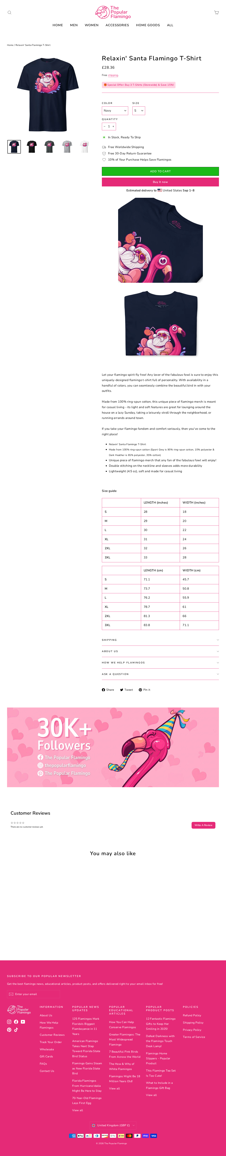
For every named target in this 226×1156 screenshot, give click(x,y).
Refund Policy (192, 1015)
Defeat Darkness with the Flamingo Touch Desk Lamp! (160, 1041)
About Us (110, 651)
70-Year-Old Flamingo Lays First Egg (87, 1100)
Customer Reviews (52, 1035)
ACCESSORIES (117, 25)
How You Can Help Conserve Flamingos (122, 1024)
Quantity (110, 119)
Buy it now (160, 182)
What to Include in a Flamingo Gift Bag (159, 1085)
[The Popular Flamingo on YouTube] (23, 1021)
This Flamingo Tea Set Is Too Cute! (161, 1073)
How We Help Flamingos (123, 662)
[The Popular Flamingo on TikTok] (16, 1029)
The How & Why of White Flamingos (121, 1066)
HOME (58, 25)
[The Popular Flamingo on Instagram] (9, 1021)
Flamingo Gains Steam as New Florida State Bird (87, 1068)
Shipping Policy (193, 1023)
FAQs (43, 1064)
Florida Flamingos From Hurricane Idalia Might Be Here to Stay (87, 1086)
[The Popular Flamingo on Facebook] (16, 1021)
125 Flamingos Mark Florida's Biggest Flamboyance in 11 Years (85, 1026)
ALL (170, 25)
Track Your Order (51, 1042)
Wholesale (47, 1049)
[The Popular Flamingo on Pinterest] (9, 1029)
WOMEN (92, 25)
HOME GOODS (148, 25)
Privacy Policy (192, 1030)
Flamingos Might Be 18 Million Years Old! (124, 1078)
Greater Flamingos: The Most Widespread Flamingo (124, 1040)
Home (10, 45)
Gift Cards (46, 1056)
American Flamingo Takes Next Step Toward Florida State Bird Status (86, 1048)
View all (77, 1110)
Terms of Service (194, 1037)
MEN (74, 25)
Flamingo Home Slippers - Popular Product (158, 1059)
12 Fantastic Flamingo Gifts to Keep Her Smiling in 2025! (161, 1024)
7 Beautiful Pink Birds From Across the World (124, 1054)
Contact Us (47, 1071)
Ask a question (115, 674)
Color (107, 103)
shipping (113, 75)
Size (135, 103)
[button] (203, 825)
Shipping (109, 640)
